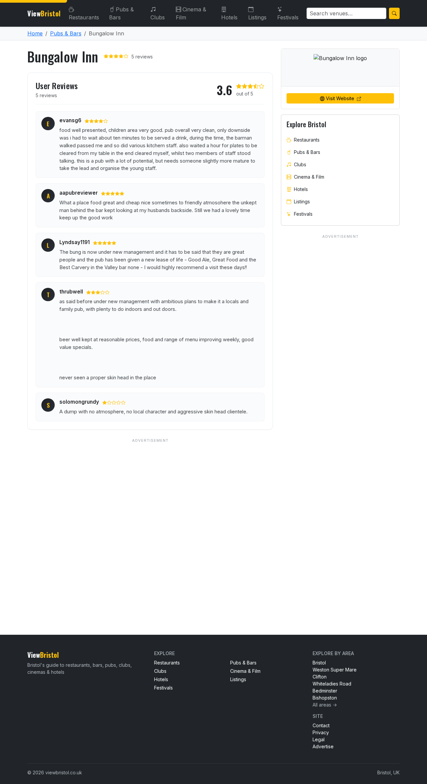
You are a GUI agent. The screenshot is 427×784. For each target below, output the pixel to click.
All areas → (325, 705)
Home (35, 33)
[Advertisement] (150, 523)
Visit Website (341, 98)
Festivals (288, 17)
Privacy (321, 732)
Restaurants (84, 17)
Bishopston (325, 698)
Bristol (319, 662)
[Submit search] (394, 13)
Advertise (323, 746)
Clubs (157, 17)
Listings (257, 17)
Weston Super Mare (335, 669)
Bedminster (325, 691)
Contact (321, 725)
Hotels (229, 17)
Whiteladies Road (332, 684)
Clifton (320, 676)
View (44, 13)
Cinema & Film (191, 13)
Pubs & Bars (121, 13)
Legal (319, 739)
